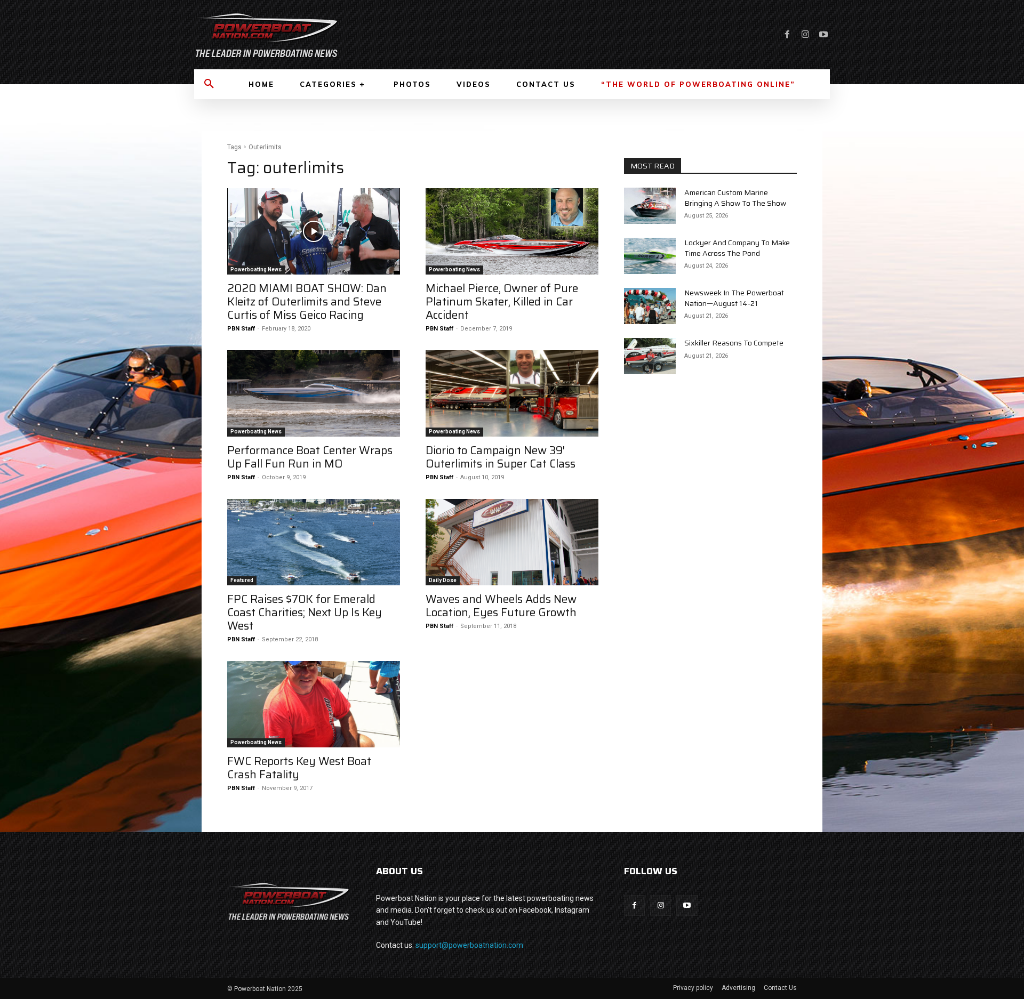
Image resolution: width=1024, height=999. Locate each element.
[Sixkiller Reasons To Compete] (650, 356)
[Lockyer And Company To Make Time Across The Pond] (650, 256)
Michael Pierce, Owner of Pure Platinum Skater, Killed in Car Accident (502, 301)
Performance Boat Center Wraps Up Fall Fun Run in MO (310, 456)
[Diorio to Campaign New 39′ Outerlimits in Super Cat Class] (512, 393)
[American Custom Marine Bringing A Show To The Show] (650, 206)
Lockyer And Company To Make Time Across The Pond (737, 248)
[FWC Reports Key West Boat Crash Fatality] (313, 704)
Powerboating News (256, 269)
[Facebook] (787, 34)
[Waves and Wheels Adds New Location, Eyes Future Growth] (512, 542)
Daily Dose (443, 580)
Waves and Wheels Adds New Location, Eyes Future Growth (501, 605)
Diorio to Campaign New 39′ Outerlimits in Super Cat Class (500, 456)
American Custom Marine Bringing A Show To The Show (735, 198)
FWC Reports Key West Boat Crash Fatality (299, 767)
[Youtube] (823, 34)
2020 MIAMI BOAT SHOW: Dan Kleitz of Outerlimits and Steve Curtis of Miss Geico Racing (307, 301)
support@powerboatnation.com (469, 945)
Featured (241, 580)
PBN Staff (241, 328)
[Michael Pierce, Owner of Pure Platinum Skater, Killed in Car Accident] (512, 231)
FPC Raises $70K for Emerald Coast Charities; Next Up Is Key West (304, 612)
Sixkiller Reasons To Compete (733, 343)
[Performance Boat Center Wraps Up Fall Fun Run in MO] (313, 393)
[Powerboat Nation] (346, 35)
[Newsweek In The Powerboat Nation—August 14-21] (650, 306)
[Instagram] (805, 34)
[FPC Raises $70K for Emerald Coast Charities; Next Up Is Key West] (313, 542)
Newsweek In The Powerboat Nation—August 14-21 (734, 298)
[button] (209, 84)
